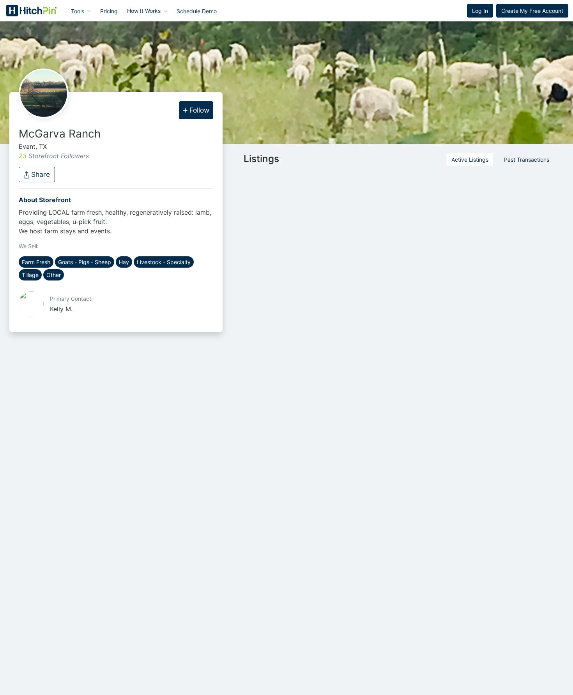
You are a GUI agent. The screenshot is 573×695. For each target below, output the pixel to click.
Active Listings (469, 159)
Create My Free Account (532, 10)
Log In (480, 10)
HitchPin (25, 10)
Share (39, 174)
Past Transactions (526, 159)
